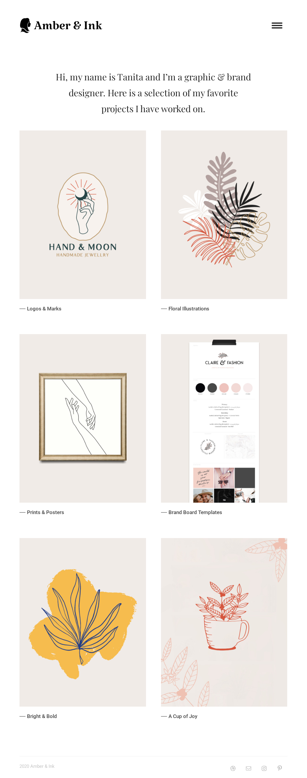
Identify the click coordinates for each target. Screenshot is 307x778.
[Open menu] (277, 25)
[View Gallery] (82, 224)
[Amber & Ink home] (61, 25)
